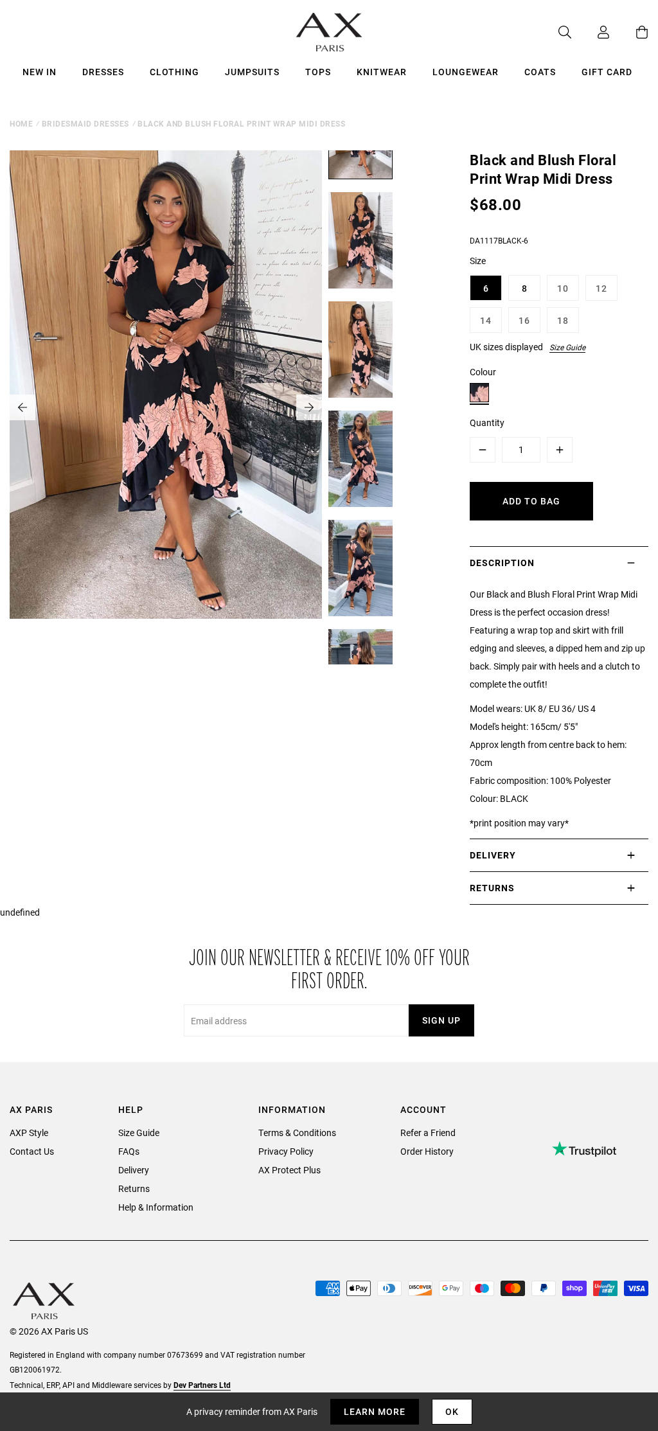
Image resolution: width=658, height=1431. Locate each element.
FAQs (128, 1151)
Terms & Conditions (297, 1132)
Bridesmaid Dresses (85, 123)
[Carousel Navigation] (166, 407)
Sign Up (441, 1020)
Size (478, 260)
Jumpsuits (252, 72)
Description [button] (502, 562)
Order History (427, 1151)
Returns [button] (492, 888)
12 (601, 288)
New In (39, 72)
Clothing (174, 72)
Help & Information (155, 1207)
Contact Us (32, 1151)
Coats (540, 72)
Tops (318, 72)
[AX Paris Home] (329, 32)
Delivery (133, 1170)
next (309, 407)
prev (22, 407)
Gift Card (607, 72)
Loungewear (465, 72)
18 (563, 320)
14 (486, 320)
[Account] (590, 32)
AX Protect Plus (289, 1170)
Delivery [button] (493, 855)
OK (452, 1411)
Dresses (103, 72)
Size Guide (567, 347)
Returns (134, 1188)
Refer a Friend (428, 1132)
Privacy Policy (286, 1151)
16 (524, 320)
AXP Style (29, 1132)
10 (563, 288)
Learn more (374, 1411)
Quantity (487, 422)
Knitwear (382, 72)
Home (21, 123)
